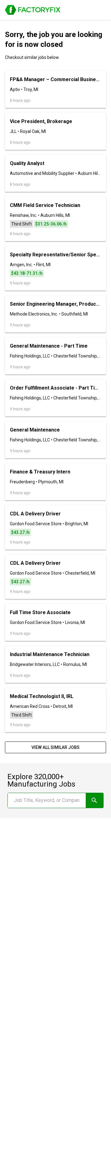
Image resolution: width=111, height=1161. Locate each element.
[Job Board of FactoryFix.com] (32, 10)
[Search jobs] (94, 800)
